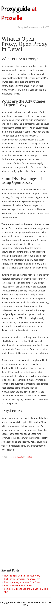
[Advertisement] (12, 523)
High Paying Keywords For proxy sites (22, 579)
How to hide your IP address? (18, 585)
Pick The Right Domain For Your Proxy (22, 575)
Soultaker (29, 457)
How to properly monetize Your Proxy (22, 582)
